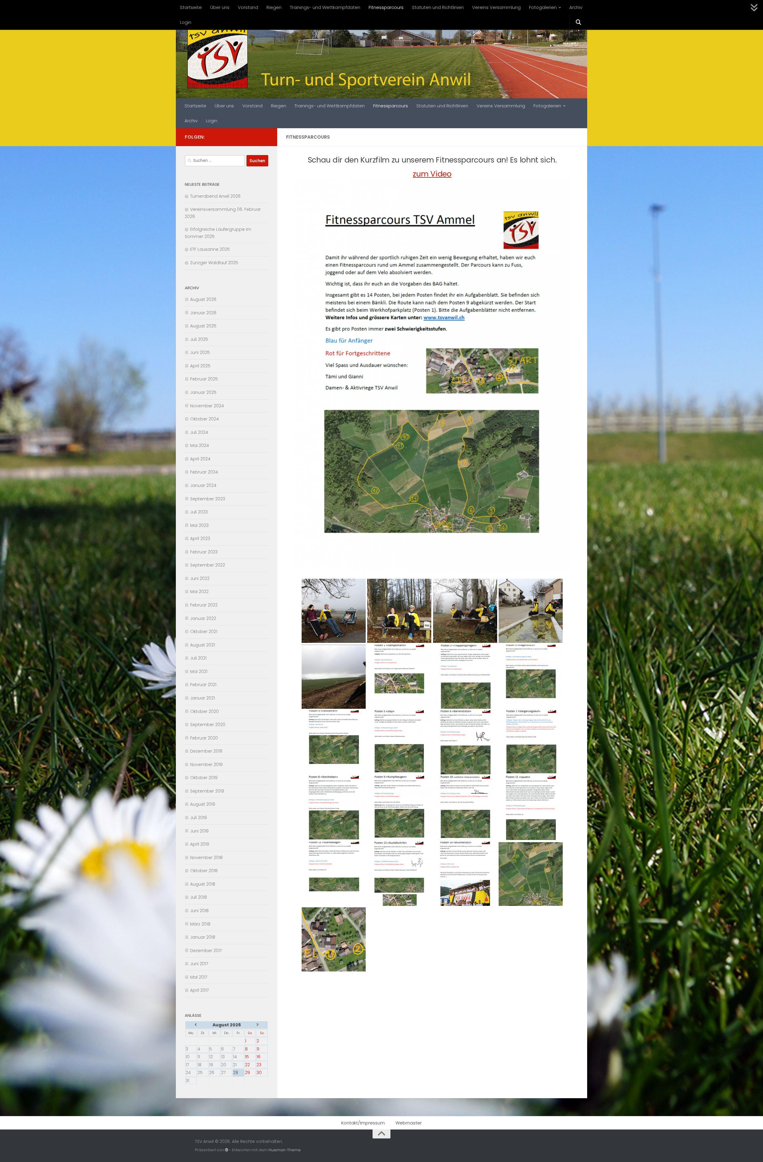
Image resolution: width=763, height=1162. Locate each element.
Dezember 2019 (206, 751)
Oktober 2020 (204, 711)
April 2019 (199, 844)
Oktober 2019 (204, 778)
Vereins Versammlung (496, 7)
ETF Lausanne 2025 (210, 249)
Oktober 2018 (204, 871)
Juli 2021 (198, 658)
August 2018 (202, 884)
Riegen (274, 7)
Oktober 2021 (203, 632)
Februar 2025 (204, 379)
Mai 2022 (199, 592)
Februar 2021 (203, 685)
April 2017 (199, 990)
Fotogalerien (543, 7)
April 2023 (200, 538)
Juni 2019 (199, 831)
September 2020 (207, 725)
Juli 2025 (199, 339)
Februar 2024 (204, 472)
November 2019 (206, 765)
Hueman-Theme (285, 1149)
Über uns (219, 7)
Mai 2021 (198, 671)
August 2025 (203, 326)
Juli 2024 (199, 432)
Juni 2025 (200, 352)
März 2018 (200, 924)
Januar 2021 (202, 698)
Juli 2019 (198, 818)
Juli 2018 (198, 897)
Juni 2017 (199, 964)
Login (185, 22)
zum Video (432, 173)
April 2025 (200, 366)
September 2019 (207, 791)
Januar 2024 (203, 485)
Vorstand (248, 7)
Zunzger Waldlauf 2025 (214, 263)
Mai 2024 (199, 445)
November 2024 (207, 406)
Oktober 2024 (204, 419)
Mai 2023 (199, 525)
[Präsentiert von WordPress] (226, 1150)
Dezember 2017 (206, 951)
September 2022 (207, 565)
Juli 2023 (199, 512)
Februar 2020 (204, 738)
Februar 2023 (204, 552)
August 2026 (203, 299)
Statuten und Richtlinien (438, 7)
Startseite (191, 7)
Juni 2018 (199, 911)
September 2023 (207, 499)
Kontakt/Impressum (363, 1123)
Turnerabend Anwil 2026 (215, 196)
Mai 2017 (198, 977)
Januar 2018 (202, 937)
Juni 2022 (200, 578)
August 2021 (202, 645)
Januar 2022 (203, 618)
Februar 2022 (204, 605)
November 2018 (206, 858)
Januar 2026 (203, 313)
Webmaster (409, 1123)
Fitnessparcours (386, 7)
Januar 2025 (203, 392)
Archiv (575, 7)
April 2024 (200, 459)
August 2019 (202, 804)
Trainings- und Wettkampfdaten (325, 7)
